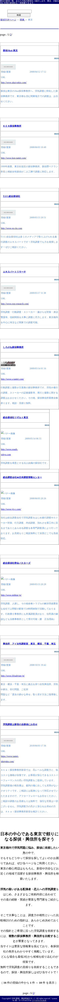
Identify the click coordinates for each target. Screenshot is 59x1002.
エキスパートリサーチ (14, 272)
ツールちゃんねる (39, 1000)
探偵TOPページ (8, 20)
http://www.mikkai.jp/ (11, 595)
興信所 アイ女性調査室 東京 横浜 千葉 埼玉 (29, 644)
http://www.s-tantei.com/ (12, 379)
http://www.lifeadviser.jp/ (13, 676)
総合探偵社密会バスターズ (16, 563)
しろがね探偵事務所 (13, 347)
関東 (22, 20)
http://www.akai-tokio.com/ (14, 82)
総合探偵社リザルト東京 (15, 417)
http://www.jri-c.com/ (11, 509)
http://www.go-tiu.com (11, 228)
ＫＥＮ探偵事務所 (12, 126)
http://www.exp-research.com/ (15, 304)
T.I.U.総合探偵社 (11, 196)
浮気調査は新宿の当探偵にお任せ (20, 724)
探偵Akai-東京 (10, 50)
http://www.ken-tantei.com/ (13, 158)
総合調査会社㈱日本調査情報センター (22, 477)
